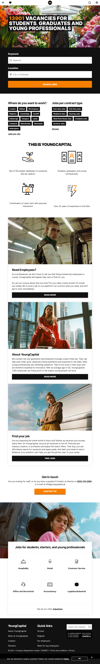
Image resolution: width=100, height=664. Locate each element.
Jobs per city (14, 134)
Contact (11, 641)
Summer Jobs (59, 124)
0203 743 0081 (84, 481)
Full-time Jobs (75, 109)
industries (58, 609)
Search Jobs (50, 84)
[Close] (91, 659)
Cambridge (24, 114)
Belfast (22, 109)
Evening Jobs (74, 114)
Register (41, 636)
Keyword (13, 53)
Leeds (35, 119)
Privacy (72, 650)
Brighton (12, 114)
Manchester (25, 124)
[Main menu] (3, 2)
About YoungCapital (17, 631)
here (66, 659)
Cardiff (36, 114)
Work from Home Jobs (62, 119)
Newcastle (38, 124)
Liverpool (13, 124)
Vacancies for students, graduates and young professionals (46, 23)
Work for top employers (48, 646)
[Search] (90, 2)
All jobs (55, 129)
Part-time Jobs (59, 109)
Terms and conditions (58, 650)
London (12, 109)
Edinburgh (13, 119)
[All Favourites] (10, 2)
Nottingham (14, 128)
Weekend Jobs (59, 114)
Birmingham (34, 109)
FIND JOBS (50, 458)
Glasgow (25, 119)
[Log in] (97, 2)
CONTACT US (50, 491)
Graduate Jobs (81, 119)
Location (13, 68)
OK (79, 658)
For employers (43, 641)
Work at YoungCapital (18, 636)
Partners (12, 646)
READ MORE (50, 295)
